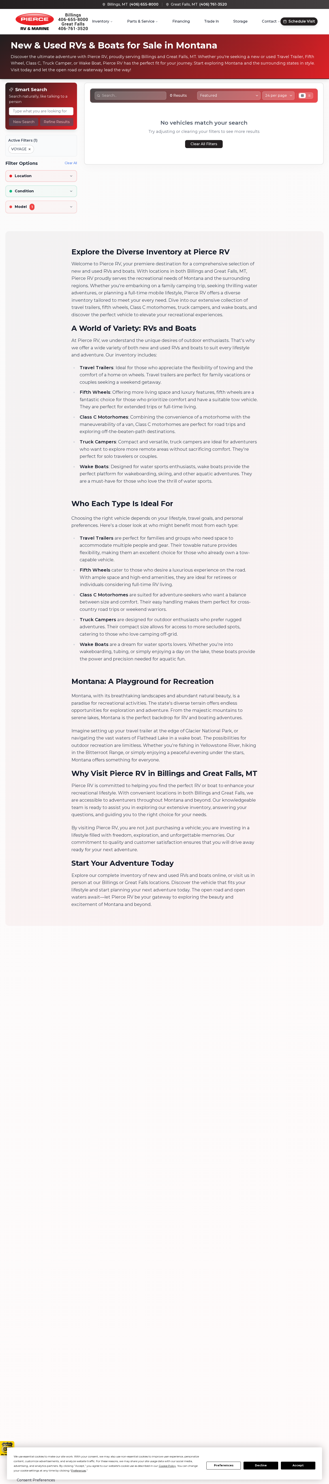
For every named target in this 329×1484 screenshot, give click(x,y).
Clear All (71, 163)
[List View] (309, 95)
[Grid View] (302, 95)
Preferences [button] (78, 1470)
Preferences (223, 1465)
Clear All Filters (203, 144)
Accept (298, 1465)
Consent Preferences (36, 1480)
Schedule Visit (301, 21)
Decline (261, 1465)
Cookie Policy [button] (167, 1465)
